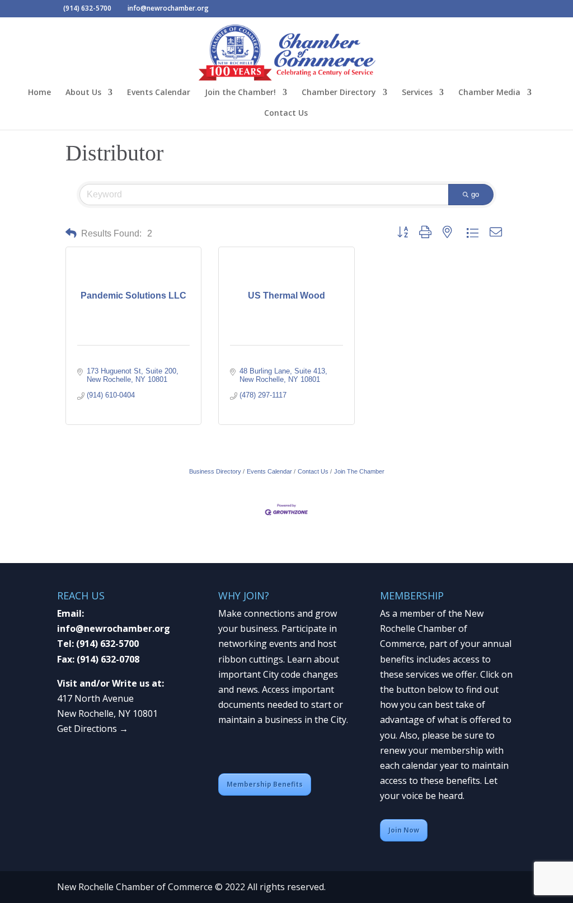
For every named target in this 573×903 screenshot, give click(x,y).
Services (417, 92)
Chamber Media (489, 92)
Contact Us (286, 113)
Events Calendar (158, 92)
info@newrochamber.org (113, 628)
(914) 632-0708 (108, 659)
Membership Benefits (265, 784)
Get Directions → (92, 728)
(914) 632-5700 (107, 643)
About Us (83, 92)
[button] (71, 233)
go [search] (475, 194)
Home (39, 92)
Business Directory (215, 471)
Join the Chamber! (240, 92)
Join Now (403, 830)
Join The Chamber (359, 471)
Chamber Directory (339, 92)
